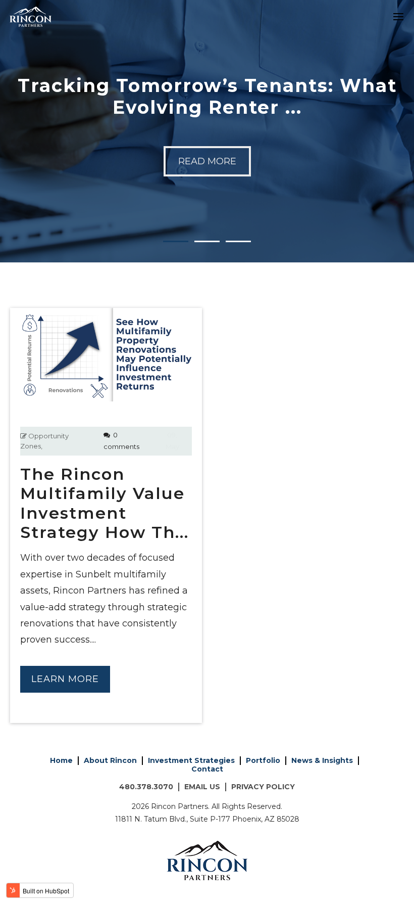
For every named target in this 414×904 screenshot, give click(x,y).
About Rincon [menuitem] (110, 760)
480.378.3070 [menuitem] (146, 786)
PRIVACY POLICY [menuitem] (263, 786)
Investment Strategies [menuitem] (191, 760)
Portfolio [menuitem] (263, 760)
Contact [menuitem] (207, 769)
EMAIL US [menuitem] (202, 786)
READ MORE (207, 161)
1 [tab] (176, 233)
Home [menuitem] (61, 760)
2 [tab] (207, 233)
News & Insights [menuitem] (322, 760)
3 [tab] (238, 233)
